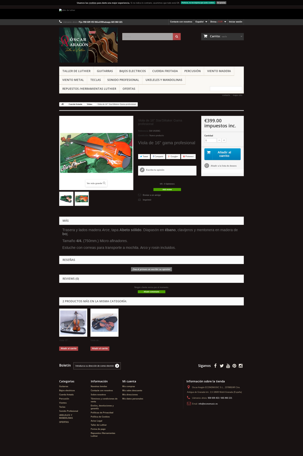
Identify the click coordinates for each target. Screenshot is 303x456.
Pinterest (189, 156)
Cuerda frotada (165, 71)
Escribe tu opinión (155, 170)
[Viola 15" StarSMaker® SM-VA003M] (73, 323)
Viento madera (219, 71)
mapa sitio (237, 95)
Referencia (143, 131)
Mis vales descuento (132, 390)
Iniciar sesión (235, 22)
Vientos (63, 403)
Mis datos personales (132, 399)
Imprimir (147, 200)
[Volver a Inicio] (62, 104)
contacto (226, 95)
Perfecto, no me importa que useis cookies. (198, 3)
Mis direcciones (130, 394)
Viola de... (95, 340)
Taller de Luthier (76, 71)
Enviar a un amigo (152, 195)
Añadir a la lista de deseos (223, 166)
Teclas (95, 80)
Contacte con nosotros (181, 22)
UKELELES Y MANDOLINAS (164, 80)
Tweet (145, 156)
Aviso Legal (96, 421)
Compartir (158, 156)
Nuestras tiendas (99, 386)
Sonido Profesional (123, 80)
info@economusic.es (208, 404)
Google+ (174, 156)
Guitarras (105, 71)
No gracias (221, 3)
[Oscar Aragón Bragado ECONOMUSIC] (88, 45)
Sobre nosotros (98, 394)
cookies (92, 3)
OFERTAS (129, 89)
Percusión (192, 71)
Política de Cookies (100, 417)
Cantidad (208, 135)
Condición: (143, 135)
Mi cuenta (129, 381)
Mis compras (128, 386)
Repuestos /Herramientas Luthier (89, 89)
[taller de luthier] (151, 14)
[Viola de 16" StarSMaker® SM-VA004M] (104, 323)
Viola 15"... (64, 340)
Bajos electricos (132, 71)
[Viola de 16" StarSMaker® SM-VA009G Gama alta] (66, 199)
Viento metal (73, 80)
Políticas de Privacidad (102, 412)
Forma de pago (98, 429)
